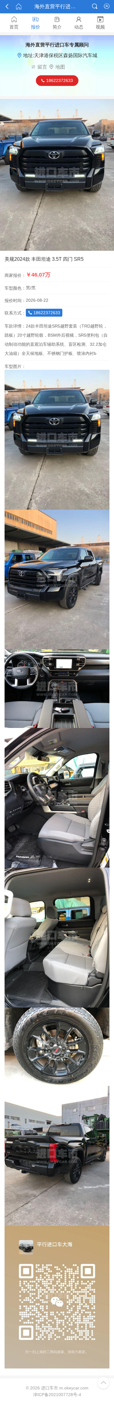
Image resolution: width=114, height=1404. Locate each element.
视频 (100, 22)
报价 (35, 22)
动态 (78, 22)
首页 (14, 22)
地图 (60, 67)
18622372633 (44, 312)
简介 (57, 22)
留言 (42, 67)
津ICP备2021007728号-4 (57, 1394)
